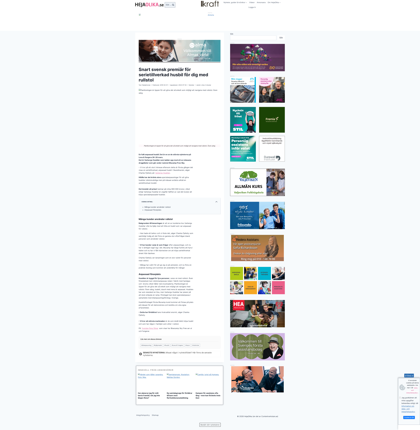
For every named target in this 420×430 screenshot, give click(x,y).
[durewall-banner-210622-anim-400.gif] (272, 149)
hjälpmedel (158, 345)
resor (188, 345)
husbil (166, 345)
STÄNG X (409, 376)
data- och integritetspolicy (412, 390)
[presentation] (151, 381)
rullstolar (195, 345)
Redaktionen (146, 85)
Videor (252, 2)
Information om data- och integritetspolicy (408, 409)
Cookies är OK (409, 417)
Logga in (252, 7)
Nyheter (191, 85)
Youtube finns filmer (150, 328)
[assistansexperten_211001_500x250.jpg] (257, 70)
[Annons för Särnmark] (257, 360)
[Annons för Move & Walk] (257, 293)
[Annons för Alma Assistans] (179, 51)
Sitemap (155, 415)
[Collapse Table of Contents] (216, 201)
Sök (231, 34)
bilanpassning (146, 345)
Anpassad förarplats (152, 210)
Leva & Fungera (177, 345)
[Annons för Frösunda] (257, 228)
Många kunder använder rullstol (157, 207)
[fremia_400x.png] (272, 120)
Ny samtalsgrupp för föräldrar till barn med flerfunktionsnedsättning (179, 395)
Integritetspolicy (143, 415)
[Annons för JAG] (272, 102)
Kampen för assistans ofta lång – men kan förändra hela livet (208, 395)
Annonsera (261, 2)
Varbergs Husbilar (162, 173)
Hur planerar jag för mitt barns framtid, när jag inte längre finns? (149, 395)
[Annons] (210, 15)
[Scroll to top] (5, 421)
